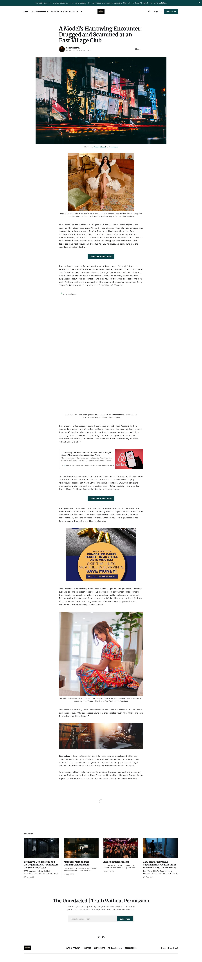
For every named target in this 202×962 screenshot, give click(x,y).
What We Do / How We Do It (64, 11)
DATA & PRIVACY (73, 948)
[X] (98, 937)
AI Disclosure (115, 948)
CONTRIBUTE (99, 948)
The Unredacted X (39, 11)
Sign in (158, 11)
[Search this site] (149, 11)
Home (26, 11)
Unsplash (113, 147)
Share (138, 49)
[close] (199, 3)
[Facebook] (103, 937)
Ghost (175, 948)
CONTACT (87, 948)
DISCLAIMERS (131, 948)
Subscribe (171, 11)
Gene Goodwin (73, 48)
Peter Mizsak (100, 147)
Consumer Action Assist (101, 256)
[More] (82, 11)
